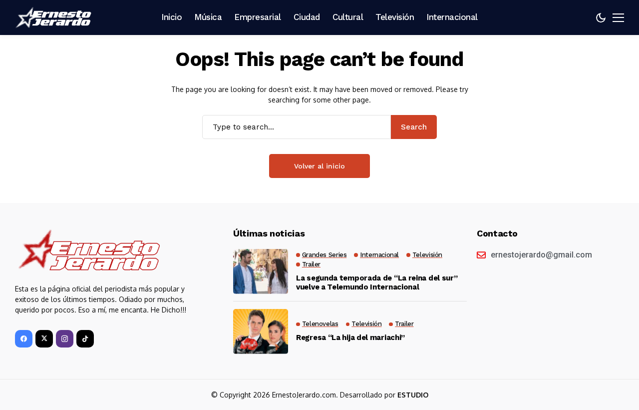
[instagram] (64, 339)
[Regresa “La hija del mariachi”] (260, 331)
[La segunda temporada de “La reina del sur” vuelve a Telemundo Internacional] (260, 271)
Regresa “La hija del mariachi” (350, 337)
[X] (44, 339)
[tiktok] (85, 339)
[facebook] (23, 339)
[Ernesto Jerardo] (55, 17)
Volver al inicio (319, 166)
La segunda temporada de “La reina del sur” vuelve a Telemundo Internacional (376, 283)
